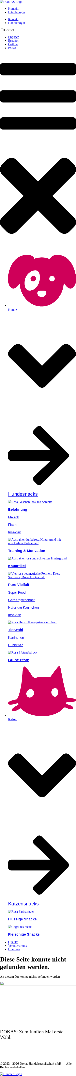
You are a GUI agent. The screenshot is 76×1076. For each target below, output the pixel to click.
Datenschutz (8, 1053)
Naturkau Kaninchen (23, 607)
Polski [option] (12, 48)
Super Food (17, 592)
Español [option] (13, 40)
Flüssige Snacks (22, 919)
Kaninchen (16, 638)
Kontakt (13, 8)
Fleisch (13, 517)
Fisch (12, 525)
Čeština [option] (13, 44)
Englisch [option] (13, 37)
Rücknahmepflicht (12, 1056)
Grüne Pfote (18, 660)
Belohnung (17, 509)
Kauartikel (17, 566)
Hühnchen (15, 645)
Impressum (7, 1049)
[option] (42, 37)
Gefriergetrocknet (21, 600)
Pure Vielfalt (18, 585)
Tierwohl (15, 630)
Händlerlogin (16, 12)
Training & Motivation (26, 551)
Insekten (14, 532)
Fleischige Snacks (24, 934)
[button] (38, 152)
